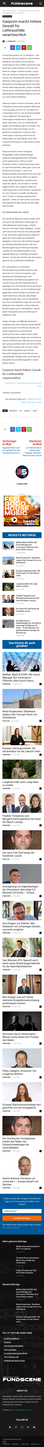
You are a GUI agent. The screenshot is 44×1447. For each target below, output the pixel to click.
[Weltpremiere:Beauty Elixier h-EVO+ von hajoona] (8, 1249)
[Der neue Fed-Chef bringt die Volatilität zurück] (8, 612)
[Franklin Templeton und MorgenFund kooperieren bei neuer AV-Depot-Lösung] (8, 599)
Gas (21, 411)
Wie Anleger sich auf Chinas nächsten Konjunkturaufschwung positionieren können (20, 1000)
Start (4, 11)
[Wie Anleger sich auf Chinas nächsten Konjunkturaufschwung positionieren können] (22, 984)
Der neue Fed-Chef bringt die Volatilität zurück (18, 854)
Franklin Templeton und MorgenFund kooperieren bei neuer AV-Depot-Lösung (27, 598)
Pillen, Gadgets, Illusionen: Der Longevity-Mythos (19, 1072)
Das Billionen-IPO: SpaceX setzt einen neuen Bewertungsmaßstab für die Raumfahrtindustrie (21, 963)
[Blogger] (10, 1427)
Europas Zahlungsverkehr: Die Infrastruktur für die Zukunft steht (28, 573)
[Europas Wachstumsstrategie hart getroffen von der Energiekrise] (22, 1092)
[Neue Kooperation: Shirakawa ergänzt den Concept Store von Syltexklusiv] (8, 561)
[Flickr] (22, 1427)
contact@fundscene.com (22, 1410)
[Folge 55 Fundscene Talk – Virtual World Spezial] (8, 1273)
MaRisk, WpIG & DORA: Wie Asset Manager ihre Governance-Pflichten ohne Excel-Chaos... (21, 677)
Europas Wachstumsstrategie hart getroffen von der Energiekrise (21, 1106)
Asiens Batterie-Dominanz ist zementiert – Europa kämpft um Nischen (20, 1181)
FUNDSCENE (12, 41)
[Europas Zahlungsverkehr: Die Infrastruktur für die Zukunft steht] (8, 574)
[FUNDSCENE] (4, 41)
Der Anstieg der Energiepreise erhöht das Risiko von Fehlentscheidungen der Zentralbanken (18, 1143)
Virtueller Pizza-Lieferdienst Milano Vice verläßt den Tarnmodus (27, 1260)
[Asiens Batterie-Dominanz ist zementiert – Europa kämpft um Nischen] (22, 1165)
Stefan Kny (6, 721)
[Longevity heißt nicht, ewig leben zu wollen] (8, 587)
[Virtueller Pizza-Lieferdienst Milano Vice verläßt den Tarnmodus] (8, 1261)
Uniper (35, 411)
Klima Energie (12, 11)
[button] (4, 1442)
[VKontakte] (34, 1427)
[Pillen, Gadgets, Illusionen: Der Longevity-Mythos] (22, 1058)
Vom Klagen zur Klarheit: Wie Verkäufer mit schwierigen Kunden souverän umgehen (21, 926)
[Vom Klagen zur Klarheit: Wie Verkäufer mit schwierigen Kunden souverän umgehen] (22, 910)
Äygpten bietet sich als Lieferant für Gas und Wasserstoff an (11, 450)
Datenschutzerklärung (10, 1227)
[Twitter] (18, 47)
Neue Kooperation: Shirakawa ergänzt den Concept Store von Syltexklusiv (28, 560)
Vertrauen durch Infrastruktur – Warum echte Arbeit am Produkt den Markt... (20, 1037)
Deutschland (13, 411)
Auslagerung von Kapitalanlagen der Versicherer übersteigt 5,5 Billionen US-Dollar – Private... (20, 889)
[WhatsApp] (29, 47)
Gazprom (27, 411)
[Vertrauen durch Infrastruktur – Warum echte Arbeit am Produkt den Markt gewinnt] (22, 1021)
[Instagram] (28, 1427)
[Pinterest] (23, 47)
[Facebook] (12, 47)
